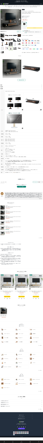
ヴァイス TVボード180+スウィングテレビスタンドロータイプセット (13, 227)
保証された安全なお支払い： (25, 39)
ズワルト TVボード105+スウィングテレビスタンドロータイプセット (13, 217)
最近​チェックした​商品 (21, 305)
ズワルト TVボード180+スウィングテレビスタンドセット (3, 315)
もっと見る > (40, 237)
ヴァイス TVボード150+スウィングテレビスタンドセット (13, 231)
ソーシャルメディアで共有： (25, 47)
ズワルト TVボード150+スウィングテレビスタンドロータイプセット (13, 211)
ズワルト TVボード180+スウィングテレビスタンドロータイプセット (13, 206)
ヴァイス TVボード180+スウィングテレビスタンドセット (13, 221)
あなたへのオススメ (10, 202)
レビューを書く (21, 186)
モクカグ (6, 4)
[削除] (6, 308)
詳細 (25, 32)
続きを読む (40, 198)
